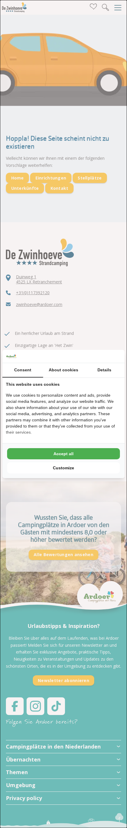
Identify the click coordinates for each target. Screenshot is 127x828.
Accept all (63, 453)
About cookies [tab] (63, 370)
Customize (63, 467)
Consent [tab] (22, 370)
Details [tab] (104, 370)
